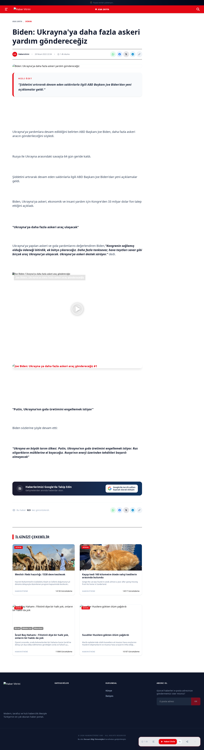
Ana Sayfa (103, 9)
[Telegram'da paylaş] (132, 54)
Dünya (28, 21)
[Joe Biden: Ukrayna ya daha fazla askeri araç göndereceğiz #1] (77, 366)
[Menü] (6, 9)
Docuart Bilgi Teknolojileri (94, 739)
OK (195, 701)
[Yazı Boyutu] (153, 741)
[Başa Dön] (195, 741)
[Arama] (198, 9)
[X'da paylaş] (126, 54)
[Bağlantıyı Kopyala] (139, 54)
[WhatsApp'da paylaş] (113, 54)
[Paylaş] (187, 741)
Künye (109, 690)
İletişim (109, 696)
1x (180, 742)
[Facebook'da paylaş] (119, 54)
